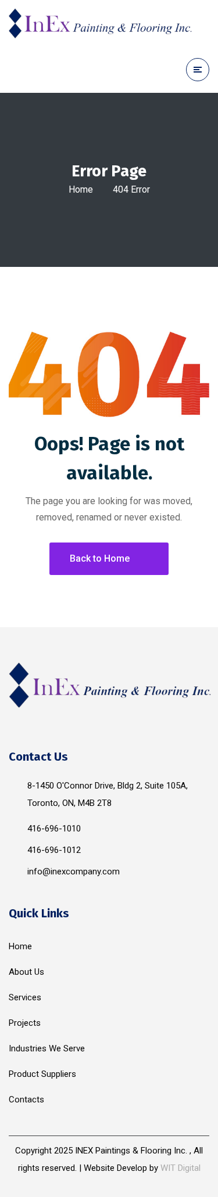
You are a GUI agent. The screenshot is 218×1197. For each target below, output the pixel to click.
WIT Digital (180, 1168)
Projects (25, 1023)
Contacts (26, 1099)
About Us (26, 972)
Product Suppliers (42, 1074)
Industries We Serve (47, 1048)
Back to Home (100, 558)
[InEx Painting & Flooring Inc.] (101, 23)
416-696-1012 (54, 850)
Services (25, 997)
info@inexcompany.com (73, 871)
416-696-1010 (54, 828)
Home (81, 189)
